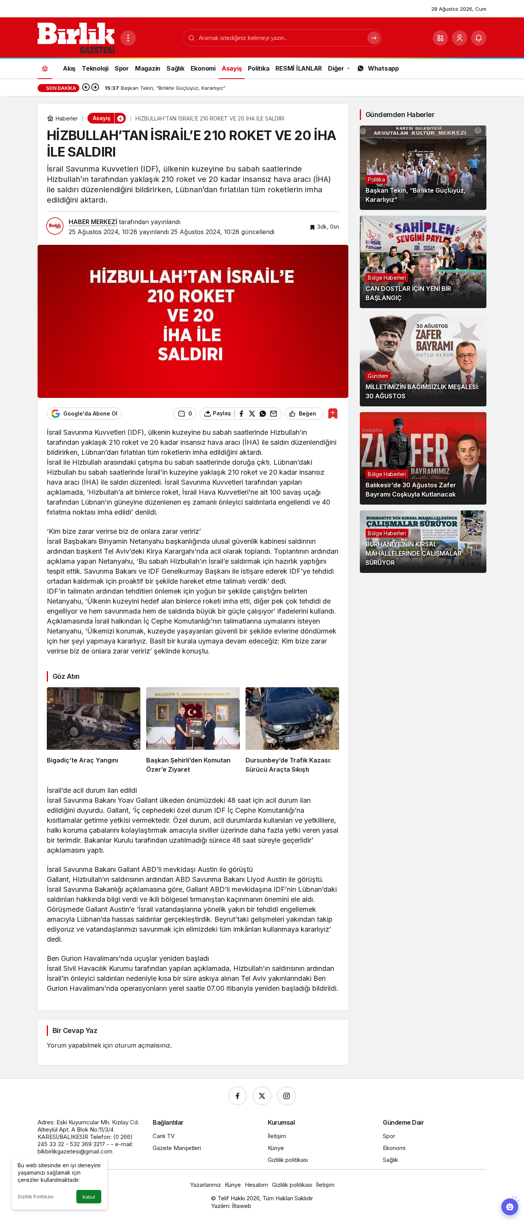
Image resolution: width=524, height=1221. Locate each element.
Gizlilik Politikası (36, 1197)
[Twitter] (262, 1096)
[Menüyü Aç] (128, 38)
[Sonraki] (95, 88)
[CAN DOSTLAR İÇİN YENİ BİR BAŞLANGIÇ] (423, 262)
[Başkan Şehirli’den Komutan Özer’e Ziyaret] (193, 730)
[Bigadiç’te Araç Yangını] (93, 730)
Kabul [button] (88, 1197)
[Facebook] (237, 1096)
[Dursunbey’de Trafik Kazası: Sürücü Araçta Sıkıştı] (292, 730)
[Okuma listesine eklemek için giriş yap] (332, 413)
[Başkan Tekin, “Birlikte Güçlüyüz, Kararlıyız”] (423, 167)
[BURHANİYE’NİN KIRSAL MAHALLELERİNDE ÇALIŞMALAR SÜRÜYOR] (423, 541)
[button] (440, 38)
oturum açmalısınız (142, 1045)
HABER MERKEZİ (93, 222)
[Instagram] (286, 1096)
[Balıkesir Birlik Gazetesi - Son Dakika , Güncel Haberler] (76, 37)
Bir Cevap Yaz (75, 1030)
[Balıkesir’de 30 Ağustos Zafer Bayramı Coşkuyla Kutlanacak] (423, 458)
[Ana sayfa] (44, 68)
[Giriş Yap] (459, 38)
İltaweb (241, 1205)
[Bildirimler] (478, 38)
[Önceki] (86, 88)
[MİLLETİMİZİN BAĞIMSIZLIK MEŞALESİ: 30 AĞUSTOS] (423, 360)
